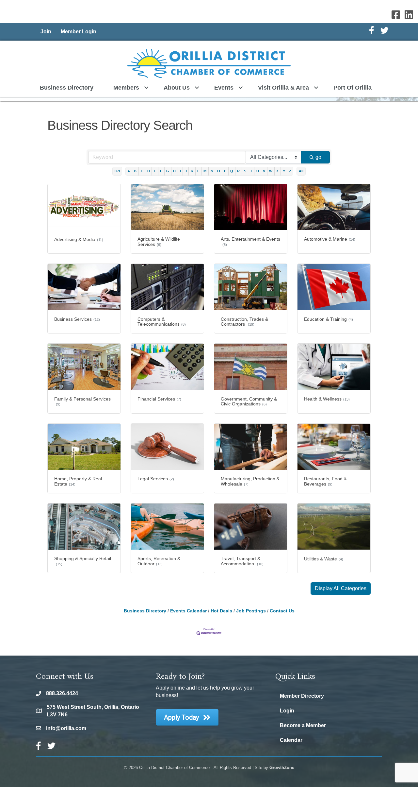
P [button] (225, 171)
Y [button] (284, 171)
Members (126, 87)
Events (223, 87)
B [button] (135, 171)
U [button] (257, 171)
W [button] (270, 171)
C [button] (142, 171)
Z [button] (290, 171)
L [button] (198, 171)
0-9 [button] (117, 171)
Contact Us (282, 610)
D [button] (148, 171)
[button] (341, 588)
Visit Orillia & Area (283, 87)
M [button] (204, 171)
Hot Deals (221, 610)
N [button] (212, 171)
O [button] (218, 171)
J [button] (186, 171)
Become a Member (303, 725)
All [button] (301, 171)
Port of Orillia (352, 87)
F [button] (161, 171)
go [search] (318, 157)
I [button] (180, 171)
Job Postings (251, 610)
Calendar (291, 740)
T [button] (251, 171)
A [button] (128, 171)
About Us (177, 87)
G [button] (167, 171)
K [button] (192, 171)
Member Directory (302, 696)
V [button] (264, 171)
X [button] (277, 171)
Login (287, 710)
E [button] (155, 171)
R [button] (238, 171)
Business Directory (66, 87)
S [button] (245, 171)
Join (45, 31)
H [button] (174, 171)
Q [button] (231, 171)
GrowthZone (281, 767)
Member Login (78, 31)
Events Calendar (188, 610)
